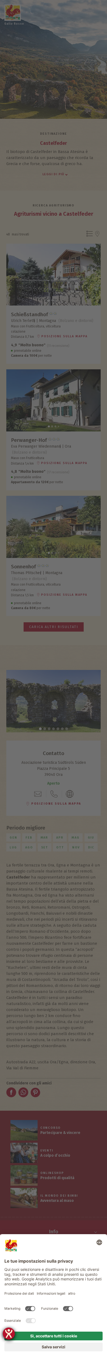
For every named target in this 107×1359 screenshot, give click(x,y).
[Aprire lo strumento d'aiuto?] (9, 1334)
